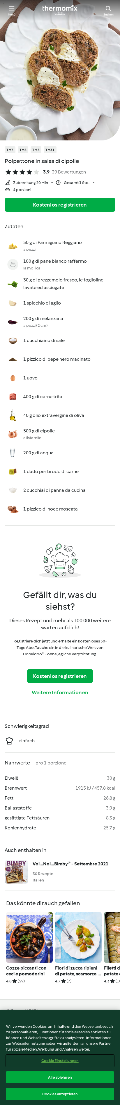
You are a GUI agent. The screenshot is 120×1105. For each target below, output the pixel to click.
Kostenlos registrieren (60, 205)
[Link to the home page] (60, 10)
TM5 (36, 150)
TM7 (10, 150)
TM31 (50, 150)
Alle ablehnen (60, 1077)
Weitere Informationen (60, 692)
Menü (12, 14)
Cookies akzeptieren (60, 1094)
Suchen (108, 14)
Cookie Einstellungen (60, 1060)
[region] (60, 1057)
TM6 (23, 150)
